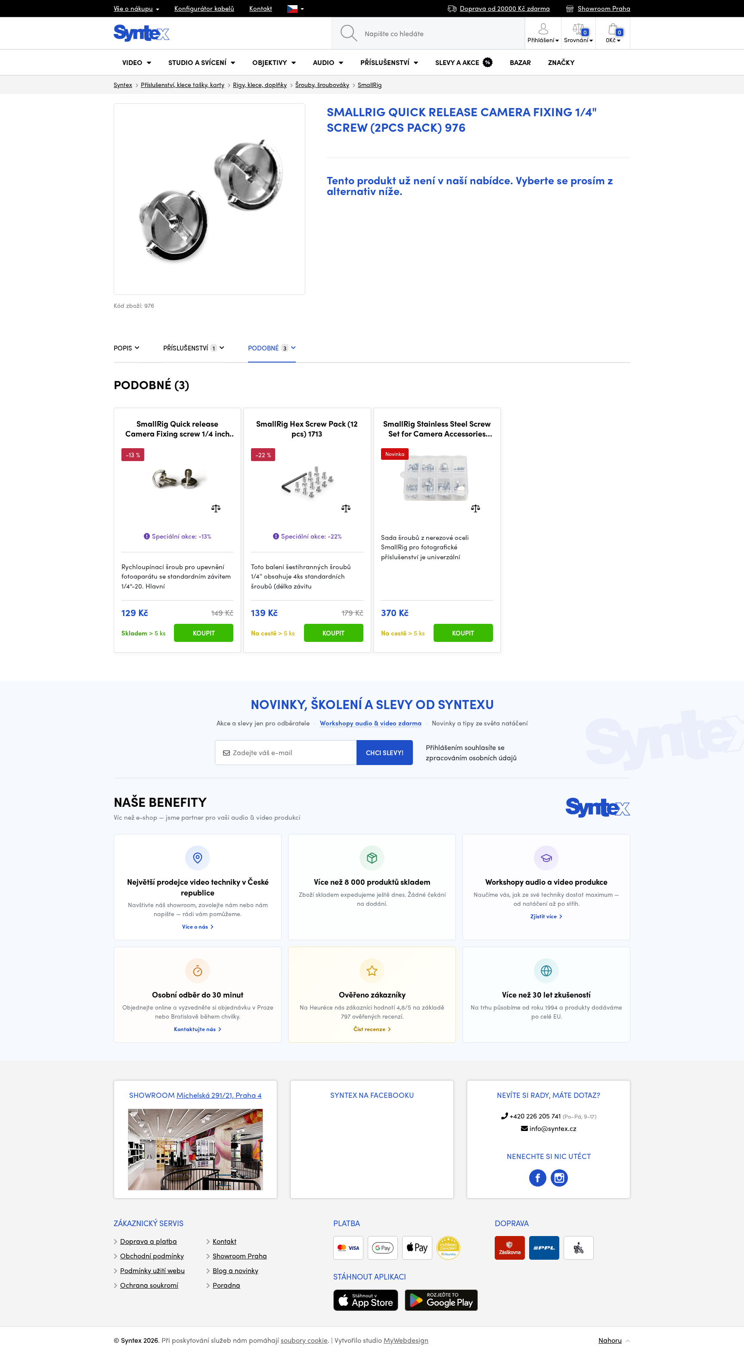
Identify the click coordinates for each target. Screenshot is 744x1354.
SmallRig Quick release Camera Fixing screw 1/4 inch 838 (177, 428)
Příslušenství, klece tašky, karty (182, 84)
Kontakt (260, 8)
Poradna (226, 1285)
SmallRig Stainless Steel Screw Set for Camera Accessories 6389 (437, 428)
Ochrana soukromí (149, 1285)
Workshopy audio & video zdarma (371, 723)
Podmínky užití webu (152, 1270)
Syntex (123, 84)
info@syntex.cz (553, 1128)
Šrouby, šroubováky (322, 84)
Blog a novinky (235, 1270)
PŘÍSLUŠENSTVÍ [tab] (189, 348)
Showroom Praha (240, 1256)
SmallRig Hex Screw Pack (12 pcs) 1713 (307, 428)
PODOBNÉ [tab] (267, 348)
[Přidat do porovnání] (215, 507)
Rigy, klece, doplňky (260, 84)
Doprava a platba (148, 1241)
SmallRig (370, 84)
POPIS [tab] (123, 348)
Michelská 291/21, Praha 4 (219, 1095)
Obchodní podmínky (152, 1256)
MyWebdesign (406, 1340)
